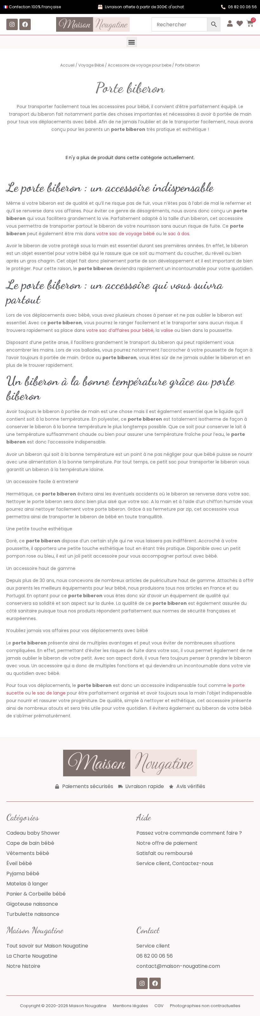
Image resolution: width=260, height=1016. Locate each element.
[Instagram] (12, 24)
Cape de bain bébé (30, 843)
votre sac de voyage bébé (125, 233)
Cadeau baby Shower (33, 833)
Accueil (67, 65)
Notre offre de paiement (167, 843)
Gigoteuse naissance (32, 904)
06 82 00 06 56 (154, 956)
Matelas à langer (27, 883)
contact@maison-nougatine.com (178, 966)
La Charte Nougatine (31, 956)
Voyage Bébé (91, 65)
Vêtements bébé (27, 853)
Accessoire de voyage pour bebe (139, 65)
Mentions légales (130, 1005)
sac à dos (178, 233)
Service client (153, 945)
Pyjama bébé (22, 873)
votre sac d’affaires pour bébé (119, 330)
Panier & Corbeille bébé (36, 893)
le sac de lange (49, 693)
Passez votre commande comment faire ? (189, 833)
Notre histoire (23, 966)
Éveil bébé (19, 863)
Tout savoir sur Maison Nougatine (47, 945)
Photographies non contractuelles (205, 1005)
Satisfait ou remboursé (164, 853)
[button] (132, 42)
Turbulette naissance (32, 914)
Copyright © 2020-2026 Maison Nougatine (63, 1005)
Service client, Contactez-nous (174, 863)
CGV (159, 1005)
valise (167, 330)
